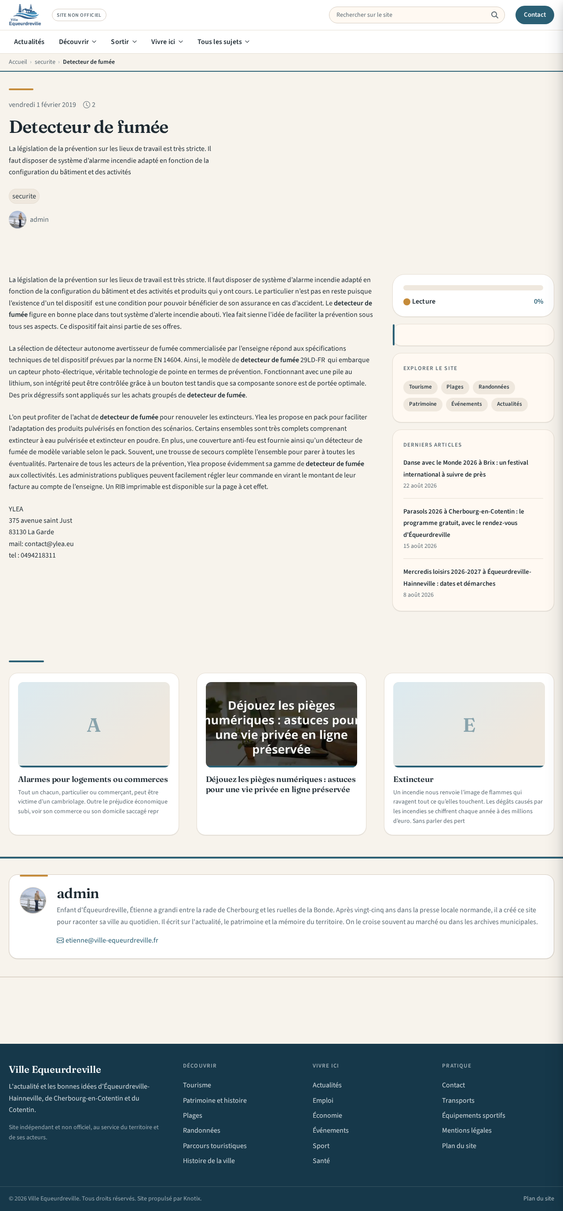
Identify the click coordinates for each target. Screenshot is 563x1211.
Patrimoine (423, 404)
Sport (321, 1146)
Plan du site (459, 1146)
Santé (321, 1161)
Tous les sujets (219, 42)
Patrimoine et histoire (215, 1100)
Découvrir (74, 42)
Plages (455, 387)
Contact (535, 14)
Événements (466, 404)
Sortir (120, 42)
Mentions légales (467, 1130)
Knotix (191, 1198)
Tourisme (420, 387)
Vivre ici (163, 42)
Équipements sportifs (473, 1115)
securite (24, 196)
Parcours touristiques (215, 1146)
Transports (458, 1100)
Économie (327, 1115)
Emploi (323, 1100)
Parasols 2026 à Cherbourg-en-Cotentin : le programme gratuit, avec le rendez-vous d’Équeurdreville (463, 523)
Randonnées (494, 387)
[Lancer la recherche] (495, 15)
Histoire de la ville (209, 1161)
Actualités (29, 42)
